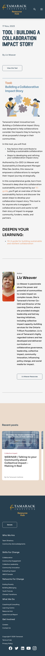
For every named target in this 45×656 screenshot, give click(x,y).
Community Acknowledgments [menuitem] (13, 544)
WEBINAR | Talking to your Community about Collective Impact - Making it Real (20, 461)
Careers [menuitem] (5, 624)
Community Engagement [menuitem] (11, 561)
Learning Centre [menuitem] (8, 608)
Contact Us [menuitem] (6, 628)
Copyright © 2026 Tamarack (12, 636)
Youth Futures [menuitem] (7, 591)
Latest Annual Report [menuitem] (10, 614)
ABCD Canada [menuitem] (7, 574)
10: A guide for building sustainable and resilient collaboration (24, 242)
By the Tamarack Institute (13, 477)
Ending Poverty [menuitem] (8, 584)
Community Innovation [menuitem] (11, 567)
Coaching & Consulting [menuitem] (10, 604)
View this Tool (12, 68)
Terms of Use (7, 640)
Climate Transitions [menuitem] (9, 594)
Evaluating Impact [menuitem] (9, 571)
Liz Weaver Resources (30, 376)
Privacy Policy (7, 643)
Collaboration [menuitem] (7, 557)
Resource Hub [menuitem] (7, 611)
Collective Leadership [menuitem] (10, 564)
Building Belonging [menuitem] (9, 588)
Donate (9, 525)
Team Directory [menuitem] (7, 540)
